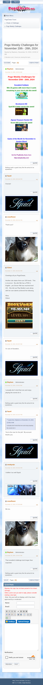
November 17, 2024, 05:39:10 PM (13, 270)
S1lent (9, 267)
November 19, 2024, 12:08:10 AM (13, 385)
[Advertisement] (21, 35)
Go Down (7, 63)
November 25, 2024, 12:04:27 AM (13, 555)
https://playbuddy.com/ (21, 158)
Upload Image (23, 621)
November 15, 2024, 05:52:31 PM (13, 220)
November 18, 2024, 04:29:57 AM (13, 344)
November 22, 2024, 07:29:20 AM (13, 504)
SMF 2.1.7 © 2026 (16, 682)
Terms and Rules (20, 680)
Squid (9, 176)
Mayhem (10, 69)
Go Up (6, 580)
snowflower (11, 217)
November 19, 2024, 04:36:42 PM (13, 468)
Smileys (11, 621)
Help (13, 680)
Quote (35, 163)
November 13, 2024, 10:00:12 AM (13, 72)
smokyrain (11, 464)
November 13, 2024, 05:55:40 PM (13, 179)
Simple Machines (26, 682)
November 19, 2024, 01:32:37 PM (13, 414)
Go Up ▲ (28, 680)
